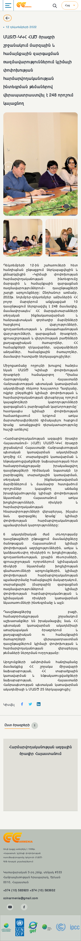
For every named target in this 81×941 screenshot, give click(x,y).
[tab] (21, 725)
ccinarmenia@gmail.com (20, 898)
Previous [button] (8, 167)
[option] (40, 164)
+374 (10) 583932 (42, 890)
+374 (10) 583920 (16, 890)
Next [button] (72, 161)
